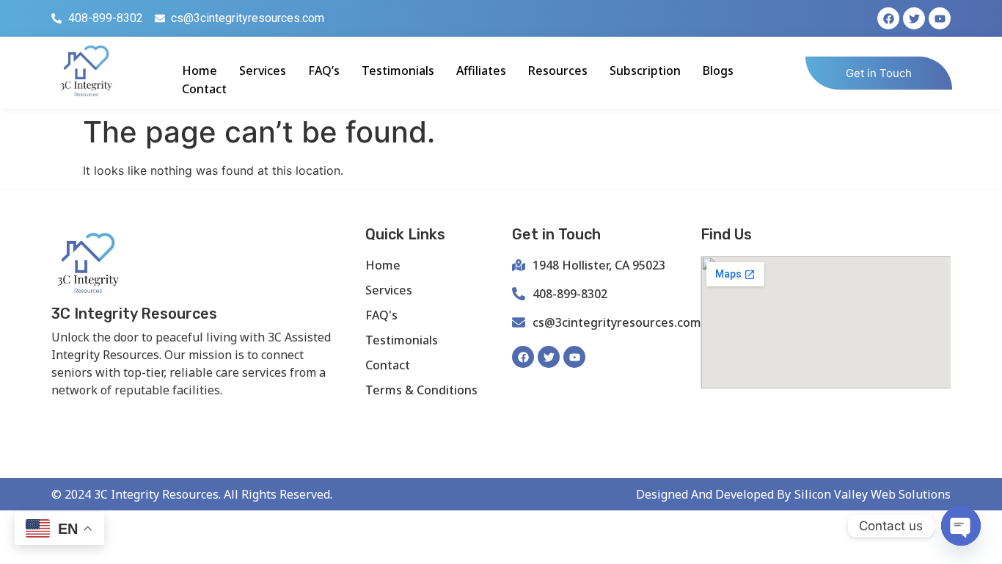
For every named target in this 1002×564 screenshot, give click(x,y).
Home (199, 70)
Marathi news (231, 415)
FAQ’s (324, 70)
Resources (558, 70)
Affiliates (481, 70)
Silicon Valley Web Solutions (872, 494)
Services (262, 70)
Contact (204, 89)
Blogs (718, 70)
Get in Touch (879, 73)
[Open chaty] (961, 526)
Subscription (645, 70)
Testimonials (398, 70)
